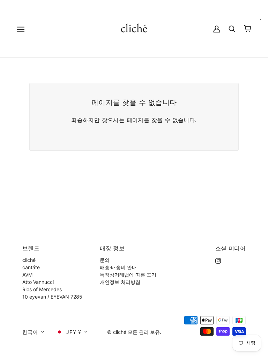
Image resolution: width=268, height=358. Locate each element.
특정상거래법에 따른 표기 (128, 275)
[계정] (216, 28)
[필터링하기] (232, 28)
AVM (27, 275)
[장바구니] (247, 29)
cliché (29, 260)
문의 (105, 260)
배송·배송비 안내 (118, 267)
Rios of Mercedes (42, 289)
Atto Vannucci (38, 282)
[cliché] (134, 28)
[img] (218, 259)
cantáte (31, 267)
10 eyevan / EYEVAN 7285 (52, 297)
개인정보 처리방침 (120, 282)
